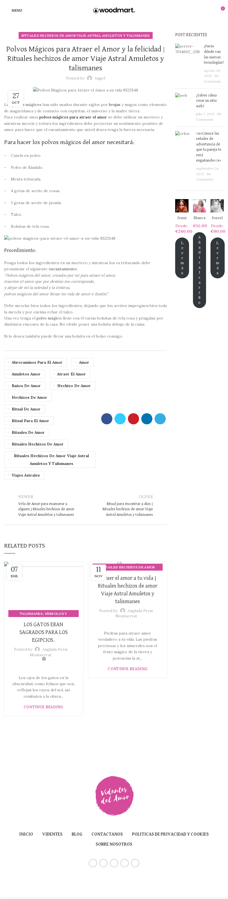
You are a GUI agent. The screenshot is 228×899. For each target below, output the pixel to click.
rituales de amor (28, 432)
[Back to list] (85, 505)
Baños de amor (26, 385)
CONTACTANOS (107, 834)
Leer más (182, 258)
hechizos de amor (29, 397)
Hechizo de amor (74, 385)
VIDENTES (52, 834)
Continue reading (43, 707)
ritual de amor (26, 409)
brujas (114, 104)
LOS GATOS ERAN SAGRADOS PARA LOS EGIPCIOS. (43, 632)
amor (84, 362)
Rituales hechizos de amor (38, 444)
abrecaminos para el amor (37, 362)
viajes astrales (26, 475)
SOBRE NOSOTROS (114, 844)
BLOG (77, 834)
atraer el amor (71, 374)
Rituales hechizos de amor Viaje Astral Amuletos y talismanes (85, 35)
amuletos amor (26, 374)
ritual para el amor (30, 420)
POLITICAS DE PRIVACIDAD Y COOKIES (170, 834)
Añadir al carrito (199, 270)
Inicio (26, 834)
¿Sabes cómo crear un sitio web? (206, 100)
